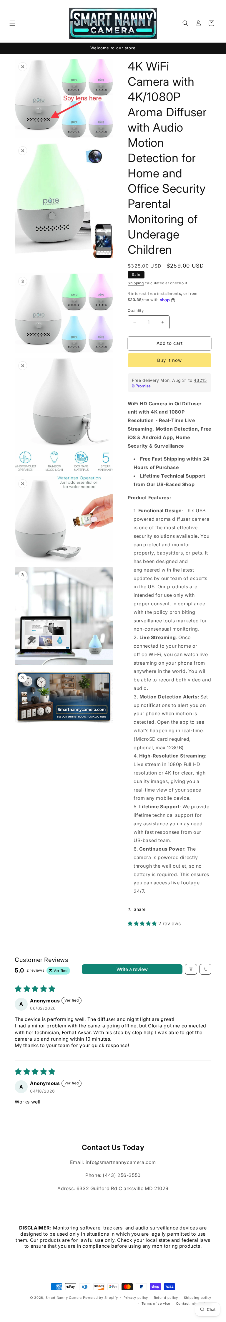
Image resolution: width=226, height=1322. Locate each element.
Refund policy (166, 1298)
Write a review (132, 969)
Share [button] (140, 909)
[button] (12, 23)
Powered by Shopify (100, 1298)
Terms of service (156, 1303)
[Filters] (191, 969)
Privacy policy (136, 1298)
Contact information (193, 1303)
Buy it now (169, 360)
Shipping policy (198, 1298)
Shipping (136, 283)
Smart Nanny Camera (64, 1298)
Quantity (136, 310)
